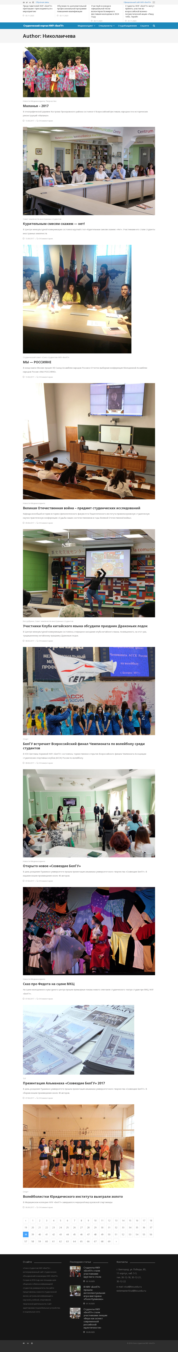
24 (60, 1227)
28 (88, 1227)
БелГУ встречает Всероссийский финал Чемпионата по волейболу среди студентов (84, 746)
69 (109, 1241)
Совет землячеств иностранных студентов (42, 219)
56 (151, 1234)
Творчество (51, 101)
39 (32, 1234)
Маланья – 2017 (36, 106)
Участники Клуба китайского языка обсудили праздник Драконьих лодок (85, 626)
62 (60, 1241)
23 (53, 1227)
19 (25, 1227)
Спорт (25, 739)
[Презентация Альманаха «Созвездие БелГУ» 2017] (89, 1040)
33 (123, 1227)
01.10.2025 (90, 1303)
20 (32, 1227)
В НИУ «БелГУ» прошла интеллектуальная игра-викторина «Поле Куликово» (94, 1293)
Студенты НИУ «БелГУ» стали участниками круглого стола (92, 1272)
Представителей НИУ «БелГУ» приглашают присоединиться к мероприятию (37, 9)
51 (116, 1234)
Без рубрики (28, 621)
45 (74, 1234)
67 (95, 1241)
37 (151, 1227)
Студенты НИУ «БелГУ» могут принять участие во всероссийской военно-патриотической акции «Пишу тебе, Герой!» (139, 11)
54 (137, 1234)
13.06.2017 (29, 120)
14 (123, 1220)
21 (39, 1227)
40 (39, 1234)
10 (95, 1220)
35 (137, 1227)
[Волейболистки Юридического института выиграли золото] (89, 1146)
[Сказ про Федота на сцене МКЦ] (89, 931)
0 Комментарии (46, 120)
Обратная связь (42, 2)
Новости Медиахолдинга (34, 101)
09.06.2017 (29, 523)
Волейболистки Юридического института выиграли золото (73, 1196)
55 (144, 1234)
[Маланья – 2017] (89, 72)
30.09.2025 (90, 1332)
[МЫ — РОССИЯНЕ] (89, 299)
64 (74, 1241)
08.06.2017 (29, 641)
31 (109, 1227)
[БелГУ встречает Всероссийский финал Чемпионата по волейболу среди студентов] (89, 691)
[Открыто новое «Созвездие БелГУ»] (89, 813)
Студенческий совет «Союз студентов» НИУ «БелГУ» (46, 357)
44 (67, 1234)
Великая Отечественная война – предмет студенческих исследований (81, 508)
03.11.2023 (29, 15)
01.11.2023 (132, 21)
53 (130, 1234)
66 (88, 1241)
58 (32, 1241)
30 (102, 1227)
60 (46, 1241)
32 (116, 1227)
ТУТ (24, 1078)
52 (123, 1234)
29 (95, 1227)
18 (151, 1220)
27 (81, 1227)
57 (25, 1241)
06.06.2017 (29, 1207)
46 (81, 1234)
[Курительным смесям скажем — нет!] (89, 171)
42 (53, 1234)
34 (130, 1227)
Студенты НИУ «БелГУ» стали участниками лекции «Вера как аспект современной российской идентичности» (95, 1318)
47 (88, 1234)
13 (116, 1220)
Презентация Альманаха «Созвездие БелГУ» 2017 (64, 1083)
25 (67, 1227)
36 (144, 1227)
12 (109, 1220)
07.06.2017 (29, 881)
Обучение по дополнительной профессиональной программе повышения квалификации (71, 9)
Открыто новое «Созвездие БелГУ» (52, 866)
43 (60, 1234)
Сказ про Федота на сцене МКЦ (49, 984)
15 (130, 1220)
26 (74, 1227)
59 (39, 1241)
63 (67, 1241)
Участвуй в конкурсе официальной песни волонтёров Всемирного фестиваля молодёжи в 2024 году (105, 11)
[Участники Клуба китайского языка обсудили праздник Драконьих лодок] (89, 573)
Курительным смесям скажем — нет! (54, 223)
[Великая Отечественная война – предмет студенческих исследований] (89, 441)
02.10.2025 (90, 1281)
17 (144, 1220)
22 (46, 1227)
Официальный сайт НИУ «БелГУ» (137, 2)
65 (81, 1241)
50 (109, 1234)
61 (53, 1241)
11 (102, 1220)
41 (46, 1234)
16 (137, 1220)
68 (102, 1241)
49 (102, 1234)
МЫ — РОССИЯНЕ (37, 362)
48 (95, 1234)
